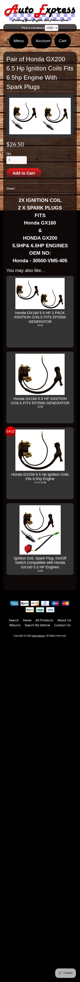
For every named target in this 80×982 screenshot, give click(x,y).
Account (43, 41)
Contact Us (62, 625)
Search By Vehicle (37, 625)
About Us (64, 620)
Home (27, 620)
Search (14, 620)
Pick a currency (33, 28)
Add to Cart (24, 173)
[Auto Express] (40, 20)
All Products (44, 620)
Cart (62, 41)
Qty (8, 154)
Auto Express (38, 636)
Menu (19, 41)
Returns (15, 625)
